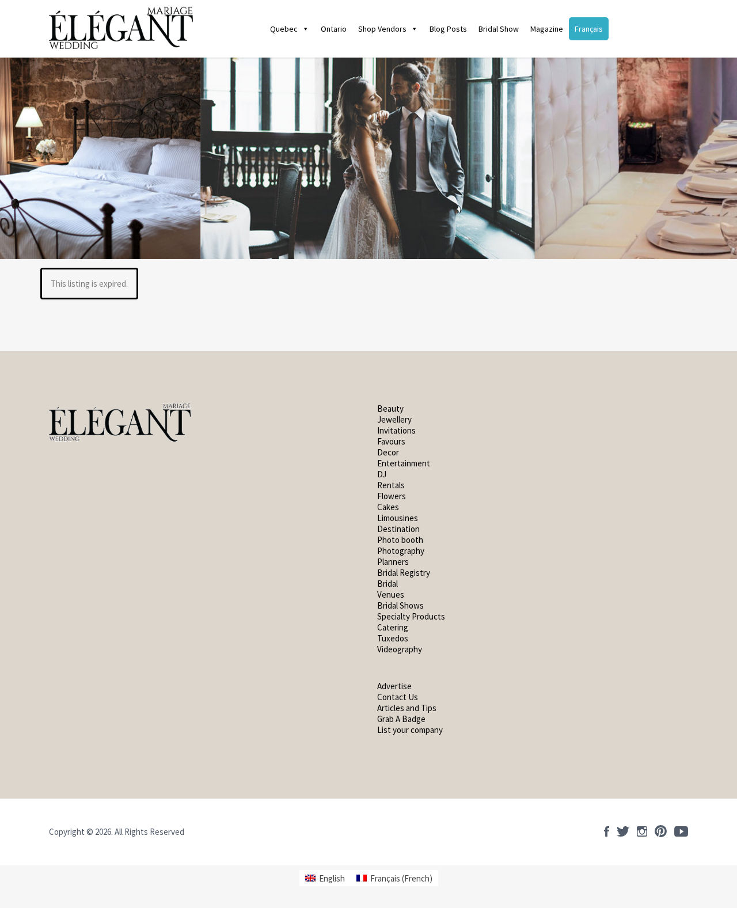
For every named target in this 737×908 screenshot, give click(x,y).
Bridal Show (498, 29)
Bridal (387, 583)
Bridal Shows (400, 605)
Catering (392, 627)
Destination (398, 528)
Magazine (546, 29)
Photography (400, 550)
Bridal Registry (403, 572)
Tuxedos (392, 638)
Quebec (284, 29)
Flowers (391, 496)
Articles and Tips (406, 707)
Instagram (642, 831)
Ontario (334, 29)
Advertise (394, 686)
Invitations (396, 430)
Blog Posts (448, 29)
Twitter (623, 831)
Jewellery (394, 419)
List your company (410, 729)
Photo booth (400, 539)
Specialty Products (411, 616)
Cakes (388, 507)
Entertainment (403, 463)
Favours (392, 441)
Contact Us (397, 697)
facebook (606, 831)
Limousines (397, 517)
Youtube (681, 831)
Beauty (390, 408)
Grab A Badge (401, 718)
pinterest (661, 831)
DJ (381, 474)
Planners (393, 561)
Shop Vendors (382, 29)
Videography (399, 649)
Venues (390, 594)
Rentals (391, 485)
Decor (388, 452)
